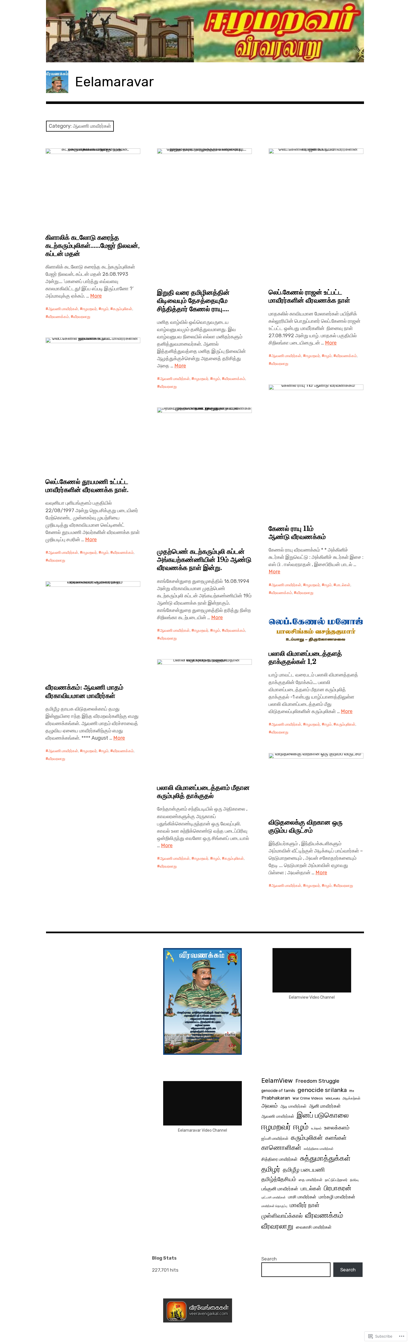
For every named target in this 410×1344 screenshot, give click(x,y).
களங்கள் (336, 1137)
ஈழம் (104, 309)
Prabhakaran (275, 1098)
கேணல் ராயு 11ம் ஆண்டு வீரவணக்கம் (297, 532)
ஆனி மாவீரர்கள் (325, 1106)
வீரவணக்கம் (58, 316)
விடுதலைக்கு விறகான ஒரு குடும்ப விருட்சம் (306, 826)
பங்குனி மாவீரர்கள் (279, 1188)
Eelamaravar (114, 82)
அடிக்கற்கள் (351, 1098)
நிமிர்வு (354, 1180)
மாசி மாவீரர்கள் (302, 1197)
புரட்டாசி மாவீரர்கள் (273, 1197)
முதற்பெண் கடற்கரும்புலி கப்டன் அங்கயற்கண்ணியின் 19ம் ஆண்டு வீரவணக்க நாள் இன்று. (204, 559)
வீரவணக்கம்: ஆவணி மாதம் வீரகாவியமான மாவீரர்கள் (84, 691)
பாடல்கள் (343, 585)
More (96, 296)
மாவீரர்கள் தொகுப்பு (274, 1206)
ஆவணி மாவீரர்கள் (63, 309)
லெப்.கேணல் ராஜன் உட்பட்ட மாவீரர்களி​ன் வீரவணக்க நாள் (309, 296)
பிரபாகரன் (337, 1188)
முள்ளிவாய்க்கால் (282, 1215)
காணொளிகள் (281, 1147)
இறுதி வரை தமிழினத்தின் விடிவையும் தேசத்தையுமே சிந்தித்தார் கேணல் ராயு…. (193, 300)
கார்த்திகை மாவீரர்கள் (319, 1149)
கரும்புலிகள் (122, 309)
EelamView (277, 1080)
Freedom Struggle (317, 1081)
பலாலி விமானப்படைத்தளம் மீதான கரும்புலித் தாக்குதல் (203, 791)
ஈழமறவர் (90, 309)
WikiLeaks (332, 1098)
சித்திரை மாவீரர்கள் (279, 1159)
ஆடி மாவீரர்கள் (293, 1106)
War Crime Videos (308, 1098)
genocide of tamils (278, 1090)
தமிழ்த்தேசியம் (278, 1179)
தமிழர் (270, 1169)
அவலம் (269, 1106)
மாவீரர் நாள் (305, 1204)
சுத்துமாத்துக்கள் (325, 1158)
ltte (351, 1091)
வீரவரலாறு (81, 316)
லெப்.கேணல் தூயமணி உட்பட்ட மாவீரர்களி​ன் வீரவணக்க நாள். (87, 486)
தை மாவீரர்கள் (310, 1179)
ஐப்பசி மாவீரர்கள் (274, 1138)
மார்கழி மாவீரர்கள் (337, 1197)
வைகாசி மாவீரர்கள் (314, 1227)
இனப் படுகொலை (323, 1115)
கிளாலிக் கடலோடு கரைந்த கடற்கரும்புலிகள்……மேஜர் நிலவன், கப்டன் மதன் (92, 245)
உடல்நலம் (316, 1128)
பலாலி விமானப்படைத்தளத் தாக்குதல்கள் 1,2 (305, 657)
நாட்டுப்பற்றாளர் (336, 1180)
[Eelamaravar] (205, 31)
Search (269, 1259)
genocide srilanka (322, 1089)
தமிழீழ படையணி (304, 1169)
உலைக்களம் (336, 1127)
